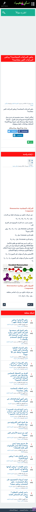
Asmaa (22, 394)
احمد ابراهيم (18, 488)
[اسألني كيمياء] (22, 3)
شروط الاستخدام (14, 510)
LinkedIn (19, 135)
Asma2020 (21, 428)
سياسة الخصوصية (24, 510)
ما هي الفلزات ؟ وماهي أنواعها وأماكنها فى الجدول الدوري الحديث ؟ (17, 469)
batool (18, 405)
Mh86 (22, 452)
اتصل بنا (32, 510)
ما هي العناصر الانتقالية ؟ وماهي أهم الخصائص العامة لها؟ (18, 494)
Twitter (14, 131)
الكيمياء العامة (15, 103)
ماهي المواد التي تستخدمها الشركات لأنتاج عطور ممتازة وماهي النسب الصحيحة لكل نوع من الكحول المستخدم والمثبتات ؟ (18, 334)
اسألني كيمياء (21, 326)
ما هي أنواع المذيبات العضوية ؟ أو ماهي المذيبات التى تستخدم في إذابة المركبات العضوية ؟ (17, 412)
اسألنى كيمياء (17, 384)
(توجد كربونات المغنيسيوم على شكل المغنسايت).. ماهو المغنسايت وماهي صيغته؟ (17, 482)
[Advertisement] (18, 35)
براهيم (22, 343)
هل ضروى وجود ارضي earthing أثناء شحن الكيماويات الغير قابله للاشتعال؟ (17, 445)
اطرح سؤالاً (21, 12)
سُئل (32, 103)
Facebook (24, 131)
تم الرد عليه (30, 166)
